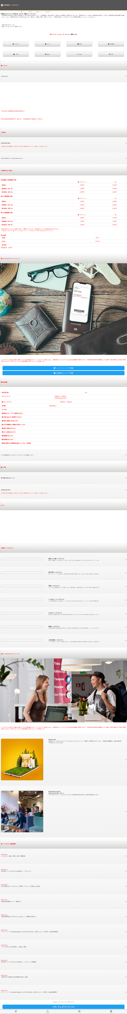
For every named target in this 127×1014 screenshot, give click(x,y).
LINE (111, 54)
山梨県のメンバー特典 (64, 373)
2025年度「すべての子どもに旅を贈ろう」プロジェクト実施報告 (18, 962)
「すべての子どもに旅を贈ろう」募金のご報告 (13, 946)
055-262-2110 (6, 143)
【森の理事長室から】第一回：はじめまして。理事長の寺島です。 (19, 916)
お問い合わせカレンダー (8, 25)
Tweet (80, 54)
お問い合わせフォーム (8, 478)
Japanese (67, 34)
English (75, 34)
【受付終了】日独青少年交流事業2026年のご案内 (14, 977)
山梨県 (48, 11)
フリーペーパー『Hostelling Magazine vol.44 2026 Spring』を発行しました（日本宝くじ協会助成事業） (29, 992)
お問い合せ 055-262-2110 (63, 1007)
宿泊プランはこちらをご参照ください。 (12, 26)
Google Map (4, 76)
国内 (31, 11)
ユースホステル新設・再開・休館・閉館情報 (13, 856)
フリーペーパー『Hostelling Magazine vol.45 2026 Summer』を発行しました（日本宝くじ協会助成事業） (30, 931)
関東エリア (39, 11)
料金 (80, 44)
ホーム (23, 11)
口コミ (48, 44)
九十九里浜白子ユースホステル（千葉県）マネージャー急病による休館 (20, 886)
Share (48, 54)
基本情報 (111, 44)
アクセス (16, 44)
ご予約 (16, 54)
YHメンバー (83, 182)
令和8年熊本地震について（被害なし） (11, 901)
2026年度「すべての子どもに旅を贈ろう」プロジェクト (16, 871)
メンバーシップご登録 (64, 368)
